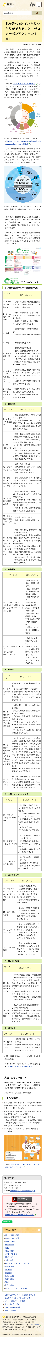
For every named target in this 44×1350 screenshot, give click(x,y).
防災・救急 (9, 1285)
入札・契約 (9, 1260)
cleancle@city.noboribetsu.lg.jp (22, 1191)
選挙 (7, 1282)
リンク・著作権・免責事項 (15, 1301)
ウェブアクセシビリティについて (17, 1298)
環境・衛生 (9, 1257)
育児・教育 (9, 1251)
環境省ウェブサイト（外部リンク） (21, 1066)
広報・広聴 (9, 1276)
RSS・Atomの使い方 (13, 1307)
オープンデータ (10, 1310)
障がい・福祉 (10, 1241)
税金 (7, 1248)
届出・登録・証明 (12, 1235)
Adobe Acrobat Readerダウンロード (19, 1215)
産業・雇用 (9, 1266)
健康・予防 (9, 1244)
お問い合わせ (34, 1324)
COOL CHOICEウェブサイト (24, 83)
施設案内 (8, 1273)
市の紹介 (8, 1269)
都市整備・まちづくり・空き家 (17, 1263)
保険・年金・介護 (12, 1238)
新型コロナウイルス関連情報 (16, 1288)
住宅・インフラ (11, 1254)
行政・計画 (9, 1279)
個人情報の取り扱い (12, 1304)
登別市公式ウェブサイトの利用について (20, 1295)
